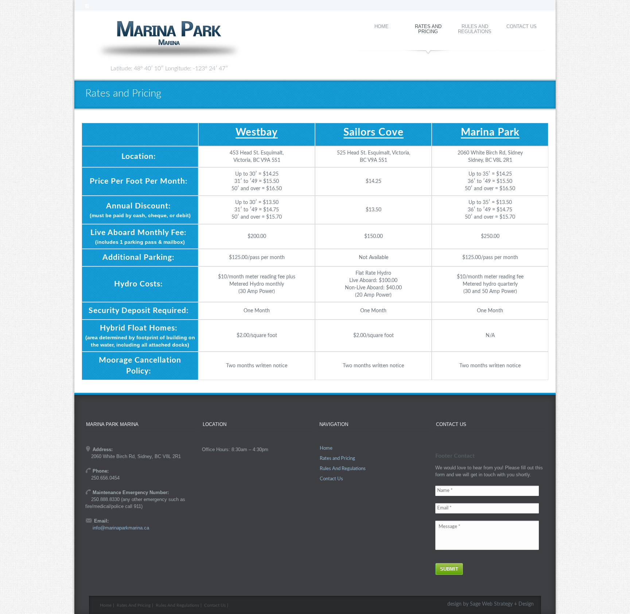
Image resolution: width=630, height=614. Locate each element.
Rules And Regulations (474, 29)
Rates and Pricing (428, 29)
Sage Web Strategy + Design (502, 604)
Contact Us (521, 26)
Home (381, 26)
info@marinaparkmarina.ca (121, 528)
